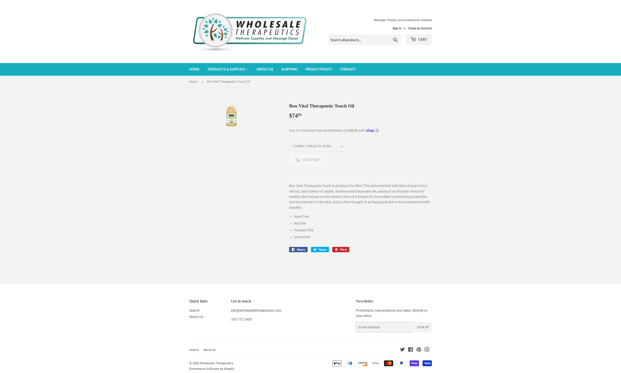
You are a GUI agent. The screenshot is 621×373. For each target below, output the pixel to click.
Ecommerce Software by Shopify (211, 369)
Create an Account (420, 28)
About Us (265, 69)
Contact (348, 69)
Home (194, 69)
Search (194, 310)
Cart (422, 39)
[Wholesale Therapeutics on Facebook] (410, 350)
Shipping (289, 69)
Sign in (396, 28)
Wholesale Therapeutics (216, 363)
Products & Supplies (227, 69)
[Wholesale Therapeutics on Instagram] (427, 350)
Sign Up (423, 327)
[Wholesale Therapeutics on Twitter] (402, 350)
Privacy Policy (318, 69)
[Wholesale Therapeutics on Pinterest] (418, 350)
